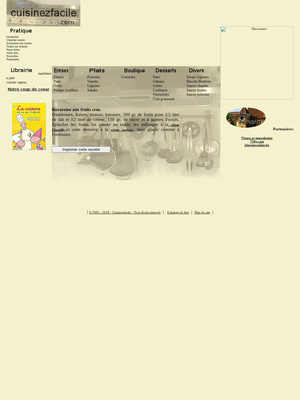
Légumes (93, 86)
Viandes (92, 81)
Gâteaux (158, 81)
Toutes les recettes (17, 46)
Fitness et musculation (256, 138)
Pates (56, 81)
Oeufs (57, 86)
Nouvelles (12, 56)
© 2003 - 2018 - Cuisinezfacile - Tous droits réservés (125, 212)
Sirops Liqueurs (198, 77)
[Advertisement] (187, 13)
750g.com (257, 141)
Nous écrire (13, 49)
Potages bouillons (65, 90)
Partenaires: (283, 129)
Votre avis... (13, 52)
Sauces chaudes (197, 86)
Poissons (93, 77)
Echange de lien (178, 212)
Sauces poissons (198, 95)
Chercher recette (15, 40)
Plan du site (202, 212)
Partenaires (12, 59)
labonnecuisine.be (257, 145)
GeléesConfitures (160, 88)
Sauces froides (197, 90)
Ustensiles (12, 36)
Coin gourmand (164, 99)
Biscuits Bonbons (199, 81)
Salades (92, 90)
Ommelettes (161, 95)
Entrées (58, 77)
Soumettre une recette (19, 43)
